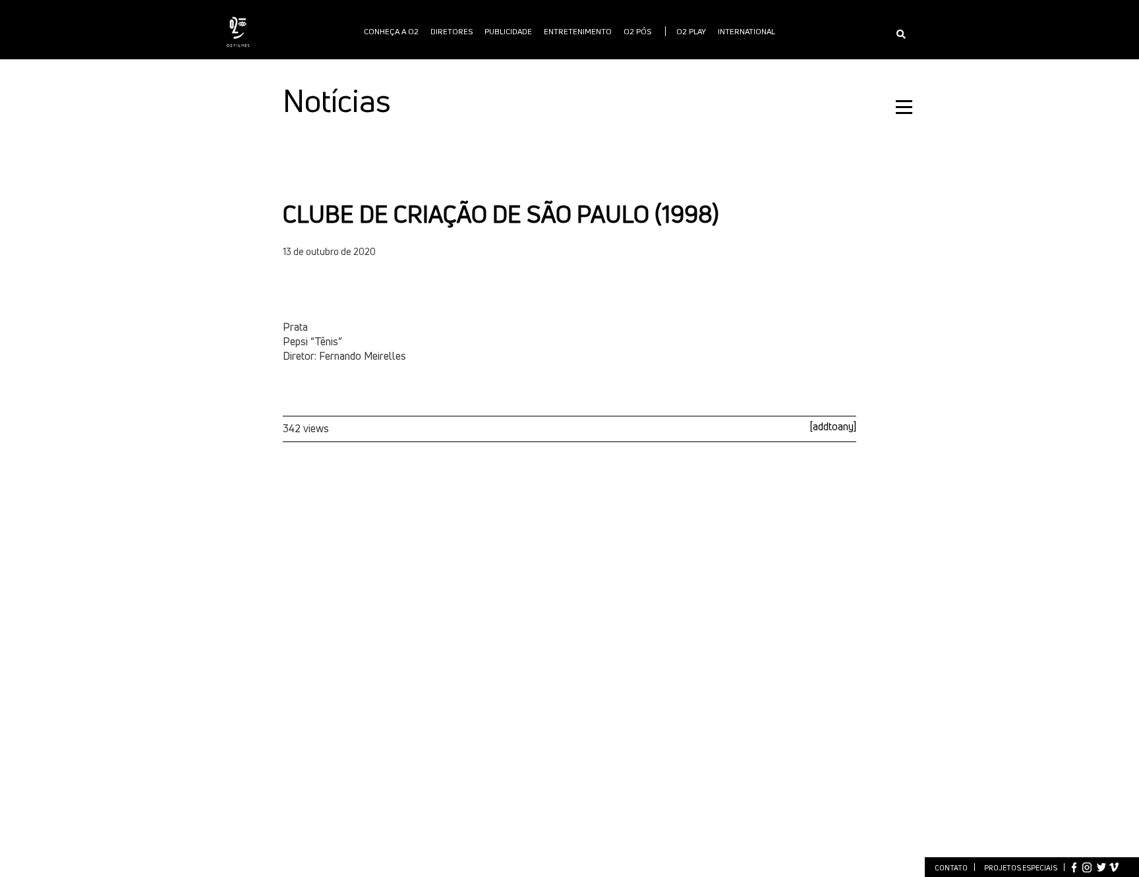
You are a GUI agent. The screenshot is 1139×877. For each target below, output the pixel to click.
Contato (951, 867)
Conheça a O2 (391, 31)
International (746, 31)
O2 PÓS (637, 31)
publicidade (508, 31)
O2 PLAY (691, 31)
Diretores (451, 31)
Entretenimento (578, 31)
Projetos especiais (1020, 867)
